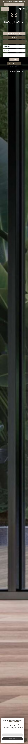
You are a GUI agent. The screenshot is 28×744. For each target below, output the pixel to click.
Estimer (14, 42)
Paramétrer (13, 735)
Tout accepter (13, 738)
